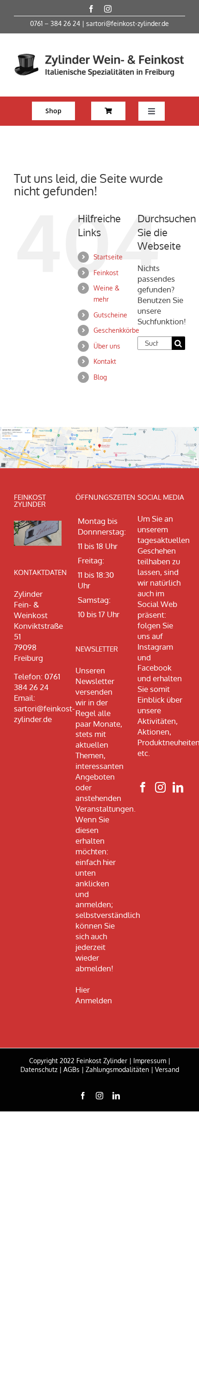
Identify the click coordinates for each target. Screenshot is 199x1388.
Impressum (149, 1061)
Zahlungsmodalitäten (117, 1069)
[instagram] (108, 9)
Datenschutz (38, 1069)
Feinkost (105, 273)
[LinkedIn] (178, 787)
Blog (100, 377)
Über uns (106, 346)
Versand (167, 1069)
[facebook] (91, 9)
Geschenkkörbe (116, 330)
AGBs (71, 1069)
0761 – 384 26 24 (55, 23)
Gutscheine (110, 315)
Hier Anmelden (93, 995)
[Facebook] (142, 787)
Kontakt (104, 361)
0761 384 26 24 (37, 681)
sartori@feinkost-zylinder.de (127, 23)
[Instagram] (160, 787)
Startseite (108, 257)
